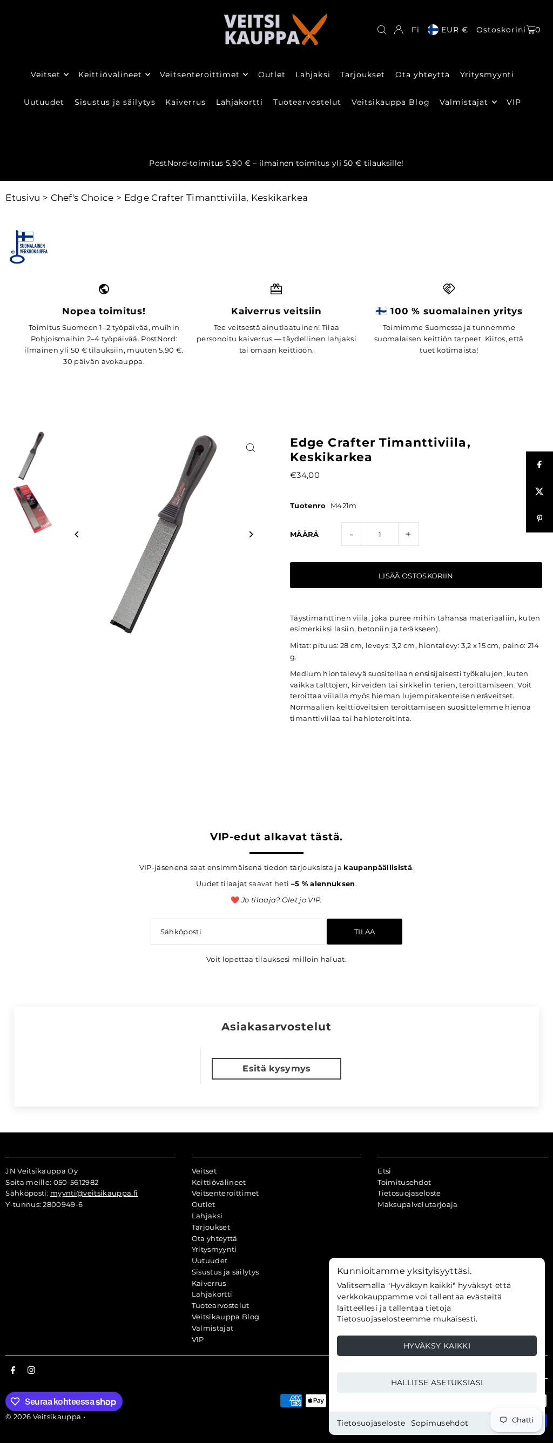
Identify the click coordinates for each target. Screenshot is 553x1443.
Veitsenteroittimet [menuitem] (200, 74)
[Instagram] (31, 1370)
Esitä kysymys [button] (276, 1068)
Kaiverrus (209, 1283)
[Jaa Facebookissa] (539, 464)
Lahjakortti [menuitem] (240, 102)
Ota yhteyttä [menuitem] (422, 74)
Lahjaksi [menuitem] (312, 74)
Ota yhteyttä (215, 1238)
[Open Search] (381, 29)
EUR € (454, 30)
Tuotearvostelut (220, 1305)
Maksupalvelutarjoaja (417, 1204)
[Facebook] (13, 1370)
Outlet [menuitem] (272, 74)
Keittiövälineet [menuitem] (110, 74)
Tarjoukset (211, 1227)
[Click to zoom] (251, 447)
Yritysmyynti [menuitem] (487, 74)
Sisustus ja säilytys (225, 1271)
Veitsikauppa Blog (226, 1316)
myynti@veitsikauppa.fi (94, 1193)
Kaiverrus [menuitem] (185, 102)
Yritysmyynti (214, 1249)
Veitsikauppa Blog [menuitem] (391, 102)
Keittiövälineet (219, 1182)
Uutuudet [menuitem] (44, 102)
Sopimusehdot (440, 1423)
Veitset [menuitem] (45, 74)
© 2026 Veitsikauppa (43, 1416)
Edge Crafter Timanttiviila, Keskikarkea (216, 197)
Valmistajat (213, 1328)
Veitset (204, 1170)
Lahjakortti (212, 1294)
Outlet (203, 1204)
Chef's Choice (82, 197)
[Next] (251, 534)
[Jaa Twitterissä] (539, 491)
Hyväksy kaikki (436, 1346)
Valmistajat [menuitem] (464, 102)
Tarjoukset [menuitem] (363, 74)
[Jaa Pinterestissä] (539, 518)
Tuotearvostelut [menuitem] (307, 102)
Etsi (384, 1170)
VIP (198, 1339)
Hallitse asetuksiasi (437, 1382)
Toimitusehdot (404, 1182)
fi (416, 30)
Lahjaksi (207, 1215)
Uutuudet (210, 1260)
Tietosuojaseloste (371, 1423)
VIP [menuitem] (514, 102)
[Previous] (77, 534)
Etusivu (22, 197)
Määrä (304, 534)
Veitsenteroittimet (225, 1193)
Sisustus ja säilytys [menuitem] (115, 102)
